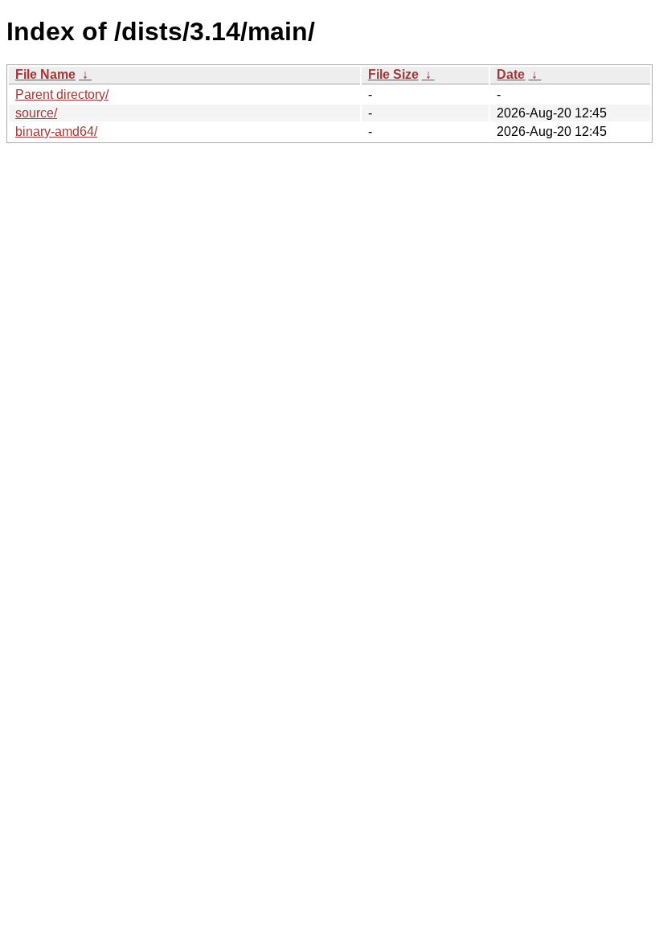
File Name (45, 74)
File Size (393, 74)
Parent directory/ (61, 94)
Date (511, 74)
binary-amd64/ (56, 131)
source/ (36, 113)
